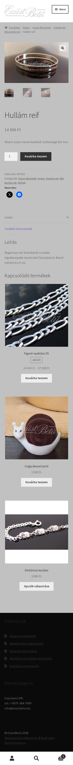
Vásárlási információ (23, 651)
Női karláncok (12, 32)
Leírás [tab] (8, 217)
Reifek (22, 183)
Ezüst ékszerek (42, 27)
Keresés (36, 758)
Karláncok (59, 27)
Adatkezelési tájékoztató (26, 643)
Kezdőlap (14, 27)
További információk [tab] (18, 229)
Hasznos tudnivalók (23, 636)
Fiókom (12, 758)
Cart (56, 755)
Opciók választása (36, 586)
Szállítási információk (24, 666)
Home (26, 27)
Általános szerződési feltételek (31, 658)
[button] (63, 48)
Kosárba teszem (36, 156)
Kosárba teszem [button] (37, 378)
